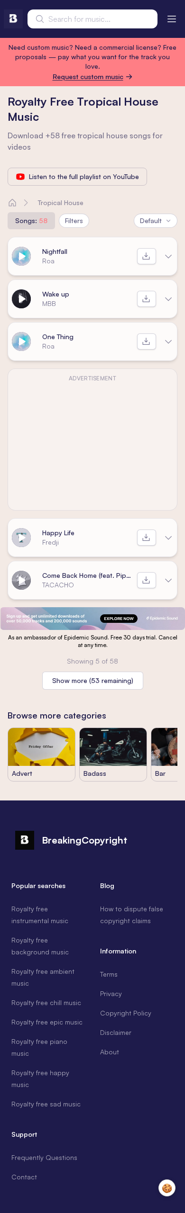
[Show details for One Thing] (168, 341)
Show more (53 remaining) (92, 680)
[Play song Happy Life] (21, 537)
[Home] (12, 202)
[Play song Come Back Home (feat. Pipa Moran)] (21, 580)
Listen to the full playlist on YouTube (84, 176)
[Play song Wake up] (21, 298)
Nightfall (54, 251)
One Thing (58, 336)
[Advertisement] (92, 445)
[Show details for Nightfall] (168, 256)
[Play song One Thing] (21, 341)
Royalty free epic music (47, 1022)
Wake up (55, 294)
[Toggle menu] (171, 18)
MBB (49, 303)
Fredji (50, 542)
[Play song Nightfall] (21, 256)
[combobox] (92, 18)
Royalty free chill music (46, 1002)
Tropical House (60, 202)
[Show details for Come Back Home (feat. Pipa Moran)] (168, 580)
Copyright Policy (125, 1013)
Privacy (111, 993)
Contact (24, 1177)
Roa (48, 261)
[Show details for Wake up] (168, 299)
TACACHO (58, 585)
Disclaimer (115, 1032)
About (109, 1052)
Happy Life (58, 533)
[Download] (146, 256)
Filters (74, 220)
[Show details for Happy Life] (168, 537)
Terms (109, 974)
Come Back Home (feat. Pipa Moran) (87, 575)
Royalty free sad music (46, 1104)
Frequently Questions (44, 1157)
